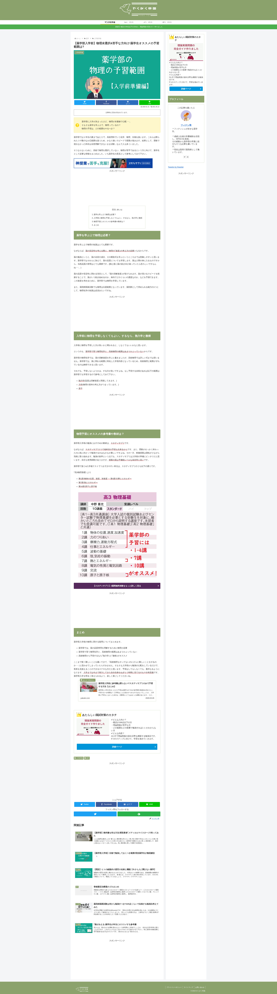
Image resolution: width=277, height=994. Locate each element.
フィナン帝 (186, 125)
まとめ (96, 225)
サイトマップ (188, 987)
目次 (114, 209)
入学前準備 (79, 758)
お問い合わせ (199, 987)
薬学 (87, 758)
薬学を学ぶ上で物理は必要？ (105, 214)
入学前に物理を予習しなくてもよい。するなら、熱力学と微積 (118, 218)
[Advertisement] (117, 188)
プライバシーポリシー (174, 987)
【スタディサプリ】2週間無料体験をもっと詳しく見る (117, 586)
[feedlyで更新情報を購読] (139, 814)
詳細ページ (117, 747)
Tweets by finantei (176, 167)
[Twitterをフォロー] (95, 814)
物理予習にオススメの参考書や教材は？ (109, 221)
